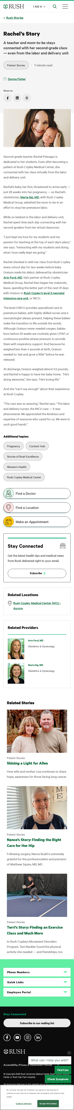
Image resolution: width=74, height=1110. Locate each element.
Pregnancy (13, 446)
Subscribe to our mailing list (37, 1023)
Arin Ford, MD (12, 277)
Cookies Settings (23, 1103)
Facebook (6, 1037)
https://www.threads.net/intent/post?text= (27, 98)
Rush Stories (14, 18)
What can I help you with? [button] (50, 1068)
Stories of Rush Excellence (23, 456)
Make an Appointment (32, 521)
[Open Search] (55, 6)
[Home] (14, 1053)
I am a (37, 6)
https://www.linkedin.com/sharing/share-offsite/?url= (17, 98)
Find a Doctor (26, 493)
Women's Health (17, 467)
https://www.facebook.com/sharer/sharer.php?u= (7, 98)
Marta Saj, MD (29, 197)
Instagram (27, 1037)
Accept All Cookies (48, 1103)
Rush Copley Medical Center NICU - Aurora (37, 605)
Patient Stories (16, 65)
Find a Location (27, 507)
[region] (37, 1097)
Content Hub (37, 446)
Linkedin (37, 1037)
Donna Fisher (17, 79)
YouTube (17, 1037)
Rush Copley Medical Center (24, 477)
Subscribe (36, 573)
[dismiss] (69, 1061)
